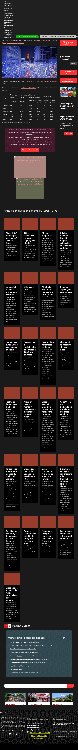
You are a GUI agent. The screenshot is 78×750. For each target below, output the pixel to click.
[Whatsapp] (6, 730)
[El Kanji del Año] (30, 278)
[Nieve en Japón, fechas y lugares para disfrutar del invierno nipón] (30, 393)
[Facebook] (13, 730)
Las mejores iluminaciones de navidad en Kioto (66, 535)
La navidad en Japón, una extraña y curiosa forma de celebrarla (11, 293)
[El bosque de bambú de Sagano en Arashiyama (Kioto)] (30, 460)
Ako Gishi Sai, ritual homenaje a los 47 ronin (47, 291)
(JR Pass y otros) (19, 666)
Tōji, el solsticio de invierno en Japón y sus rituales (29, 238)
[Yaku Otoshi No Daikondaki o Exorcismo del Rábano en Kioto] (66, 393)
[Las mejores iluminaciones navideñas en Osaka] (12, 333)
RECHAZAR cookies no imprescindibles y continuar (58, 36)
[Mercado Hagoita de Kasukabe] (48, 224)
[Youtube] (10, 734)
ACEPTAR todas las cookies (27, 36)
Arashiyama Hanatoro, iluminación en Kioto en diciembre (11, 536)
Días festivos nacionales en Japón (48, 345)
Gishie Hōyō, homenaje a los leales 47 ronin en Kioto (12, 238)
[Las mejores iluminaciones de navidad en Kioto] (66, 522)
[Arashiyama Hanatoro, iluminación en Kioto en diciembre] (12, 522)
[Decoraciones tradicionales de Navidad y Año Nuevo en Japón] (30, 333)
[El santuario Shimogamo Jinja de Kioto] (66, 333)
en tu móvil (24, 673)
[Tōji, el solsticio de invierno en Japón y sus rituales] (30, 224)
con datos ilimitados (22, 656)
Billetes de (16, 669)
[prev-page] (4, 626)
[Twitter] (16, 730)
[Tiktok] (13, 734)
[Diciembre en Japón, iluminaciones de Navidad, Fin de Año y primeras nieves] (66, 460)
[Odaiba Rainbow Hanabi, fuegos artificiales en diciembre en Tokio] (66, 224)
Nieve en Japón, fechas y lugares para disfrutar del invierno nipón (30, 409)
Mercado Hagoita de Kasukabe (47, 235)
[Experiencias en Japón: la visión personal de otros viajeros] (12, 579)
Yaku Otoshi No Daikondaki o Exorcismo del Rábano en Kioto (66, 408)
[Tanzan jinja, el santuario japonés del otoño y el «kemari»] (12, 460)
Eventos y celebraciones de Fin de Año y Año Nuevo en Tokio (30, 537)
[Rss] (19, 730)
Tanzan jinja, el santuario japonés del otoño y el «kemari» (11, 474)
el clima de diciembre (28, 88)
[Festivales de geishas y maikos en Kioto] (12, 393)
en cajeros (31, 645)
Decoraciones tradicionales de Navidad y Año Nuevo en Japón (30, 348)
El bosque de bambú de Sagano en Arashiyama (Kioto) (30, 474)
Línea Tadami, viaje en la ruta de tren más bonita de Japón (47, 408)
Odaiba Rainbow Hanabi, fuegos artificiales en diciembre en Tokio (66, 240)
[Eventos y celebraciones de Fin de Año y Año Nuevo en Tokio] (30, 522)
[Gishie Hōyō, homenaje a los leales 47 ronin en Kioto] (12, 224)
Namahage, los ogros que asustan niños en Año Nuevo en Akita (48, 537)
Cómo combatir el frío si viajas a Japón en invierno (47, 474)
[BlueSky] (16, 734)
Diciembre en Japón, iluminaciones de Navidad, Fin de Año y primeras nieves (66, 478)
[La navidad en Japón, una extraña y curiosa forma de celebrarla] (12, 278)
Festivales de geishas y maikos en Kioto (11, 406)
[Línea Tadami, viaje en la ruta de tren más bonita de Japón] (48, 393)
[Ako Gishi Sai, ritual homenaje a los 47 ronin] (48, 278)
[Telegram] (2, 730)
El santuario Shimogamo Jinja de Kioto (65, 346)
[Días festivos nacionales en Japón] (48, 333)
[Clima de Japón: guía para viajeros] (66, 278)
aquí (33, 652)
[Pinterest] (22, 730)
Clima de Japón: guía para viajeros (66, 289)
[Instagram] (9, 730)
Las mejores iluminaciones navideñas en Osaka (12, 346)
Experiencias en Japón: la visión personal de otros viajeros (12, 594)
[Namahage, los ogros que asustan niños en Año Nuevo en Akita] (48, 522)
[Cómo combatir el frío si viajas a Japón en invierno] (48, 460)
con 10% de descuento (29, 659)
